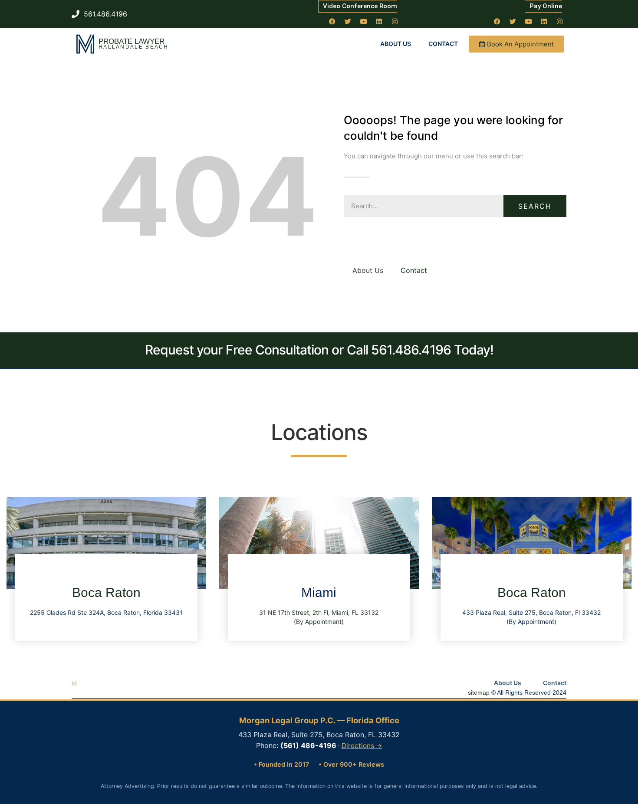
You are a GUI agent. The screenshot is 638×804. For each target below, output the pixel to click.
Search (535, 206)
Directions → (362, 746)
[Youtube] (363, 21)
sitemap (479, 692)
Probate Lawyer (131, 41)
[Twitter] (348, 21)
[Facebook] (332, 21)
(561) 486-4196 (308, 745)
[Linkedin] (379, 21)
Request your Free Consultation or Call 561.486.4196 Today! (319, 350)
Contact (443, 43)
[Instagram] (394, 21)
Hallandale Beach (134, 47)
